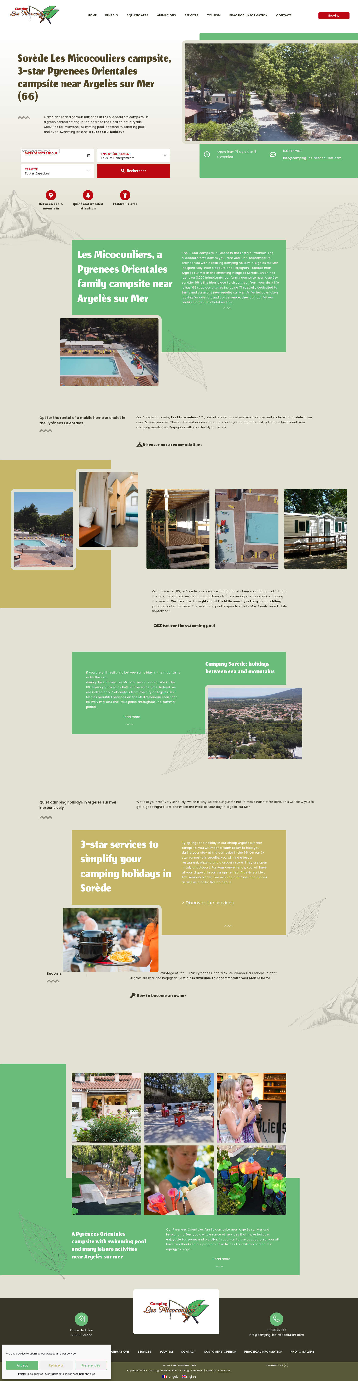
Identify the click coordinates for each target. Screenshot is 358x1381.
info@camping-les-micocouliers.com (312, 158)
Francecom (224, 1370)
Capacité (31, 169)
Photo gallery (302, 1352)
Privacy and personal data (179, 1365)
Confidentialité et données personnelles (70, 1374)
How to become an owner (161, 996)
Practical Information (263, 1352)
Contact (188, 1352)
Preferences (90, 1365)
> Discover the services (208, 903)
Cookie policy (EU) (277, 1365)
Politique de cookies (30, 1374)
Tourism (166, 1352)
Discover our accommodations (173, 445)
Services (144, 1352)
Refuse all (56, 1365)
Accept (22, 1365)
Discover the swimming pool (187, 626)
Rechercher (136, 171)
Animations (120, 1352)
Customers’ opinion (220, 1352)
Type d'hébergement (116, 154)
